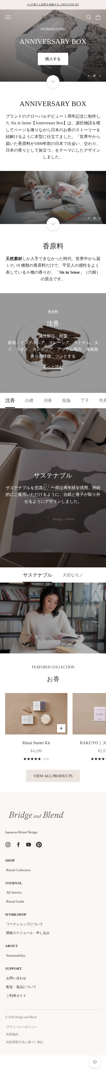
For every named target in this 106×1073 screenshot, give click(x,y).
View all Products (53, 776)
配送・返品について (21, 987)
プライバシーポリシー (21, 1027)
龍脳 (66, 400)
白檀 (29, 400)
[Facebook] (18, 844)
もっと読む (53, 367)
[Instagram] (8, 844)
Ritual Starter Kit (36, 743)
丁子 (85, 400)
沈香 (10, 400)
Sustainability (16, 955)
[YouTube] (28, 844)
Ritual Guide (15, 901)
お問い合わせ (16, 978)
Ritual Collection (18, 870)
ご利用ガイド (16, 996)
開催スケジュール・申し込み (28, 933)
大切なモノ (73, 575)
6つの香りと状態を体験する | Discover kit (53, 4)
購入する (53, 59)
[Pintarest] (39, 844)
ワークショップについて (24, 924)
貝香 (48, 400)
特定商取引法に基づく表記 (24, 1042)
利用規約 (12, 1034)
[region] (53, 46)
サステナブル (37, 575)
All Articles (14, 892)
